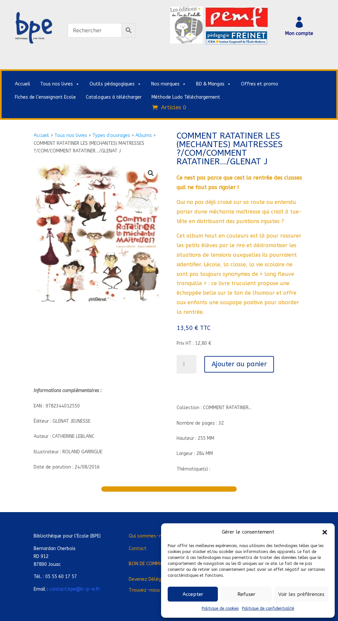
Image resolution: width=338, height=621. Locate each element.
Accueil (22, 84)
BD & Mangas (210, 84)
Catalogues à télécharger (114, 97)
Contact (138, 548)
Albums (143, 135)
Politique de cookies (220, 608)
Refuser (246, 594)
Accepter (193, 594)
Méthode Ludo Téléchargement (186, 97)
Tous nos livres (56, 84)
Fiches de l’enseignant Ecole (45, 97)
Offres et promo (259, 84)
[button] (324, 532)
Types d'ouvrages (111, 135)
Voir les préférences (301, 594)
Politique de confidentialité (268, 608)
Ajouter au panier (239, 364)
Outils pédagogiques (112, 84)
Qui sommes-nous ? (151, 536)
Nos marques (165, 84)
